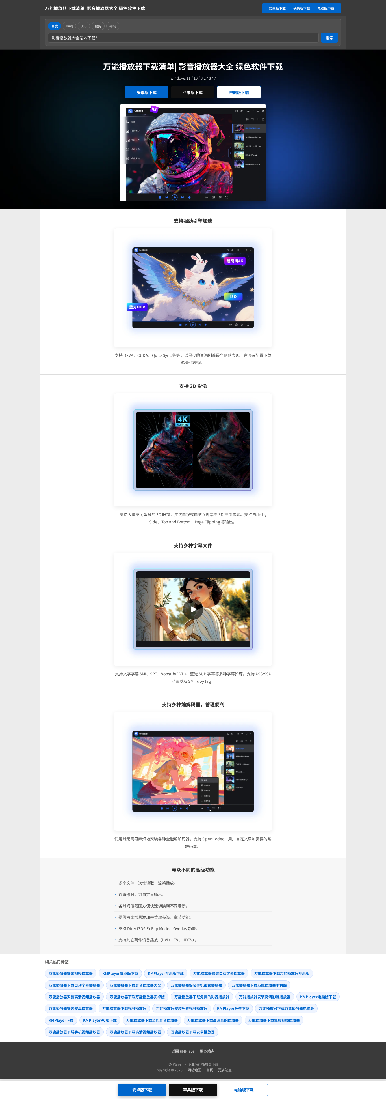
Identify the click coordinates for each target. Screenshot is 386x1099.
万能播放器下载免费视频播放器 (274, 1020)
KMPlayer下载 (61, 1020)
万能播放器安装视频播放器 (71, 973)
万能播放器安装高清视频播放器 (74, 996)
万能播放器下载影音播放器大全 (135, 985)
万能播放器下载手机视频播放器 (74, 1031)
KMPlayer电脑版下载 (318, 996)
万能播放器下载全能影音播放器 (152, 1020)
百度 (54, 25)
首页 (209, 1069)
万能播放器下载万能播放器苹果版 (281, 973)
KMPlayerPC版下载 (100, 1020)
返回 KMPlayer (184, 1051)
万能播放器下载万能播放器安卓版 (137, 996)
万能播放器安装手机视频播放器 (196, 985)
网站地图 (194, 1069)
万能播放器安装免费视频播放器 (181, 1008)
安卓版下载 (277, 8)
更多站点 (207, 1051)
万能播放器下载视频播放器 (124, 1008)
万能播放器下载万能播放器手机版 (259, 985)
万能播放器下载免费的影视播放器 (201, 996)
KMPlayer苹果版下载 (166, 973)
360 (84, 25)
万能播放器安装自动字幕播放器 (219, 973)
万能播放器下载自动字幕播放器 (74, 985)
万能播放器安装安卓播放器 (71, 1008)
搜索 (329, 37)
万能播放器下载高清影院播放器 (213, 1020)
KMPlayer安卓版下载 (120, 973)
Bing (69, 25)
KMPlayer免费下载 (233, 1008)
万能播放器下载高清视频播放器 (135, 1031)
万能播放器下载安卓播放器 (193, 1031)
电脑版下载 (325, 8)
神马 (112, 25)
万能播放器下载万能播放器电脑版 (286, 1008)
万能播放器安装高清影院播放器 (264, 996)
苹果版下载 (301, 8)
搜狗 (98, 25)
